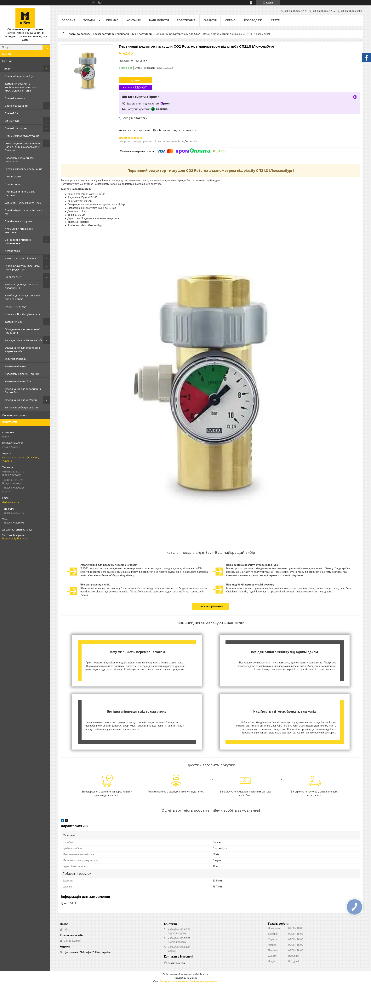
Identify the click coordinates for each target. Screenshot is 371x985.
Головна (68, 20)
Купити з (128, 87)
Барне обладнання (16, 105)
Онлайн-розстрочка (14, 415)
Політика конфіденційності (204, 981)
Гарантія (210, 20)
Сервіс (230, 20)
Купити (135, 80)
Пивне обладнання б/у (19, 76)
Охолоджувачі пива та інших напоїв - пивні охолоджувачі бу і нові (22, 147)
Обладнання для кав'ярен (21, 400)
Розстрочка (186, 20)
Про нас (7, 61)
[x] (66, 821)
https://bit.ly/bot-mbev (15, 538)
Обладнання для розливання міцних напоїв (23, 349)
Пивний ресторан (16, 128)
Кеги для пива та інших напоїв (23, 340)
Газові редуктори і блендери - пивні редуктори (23, 267)
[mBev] (25, 18)
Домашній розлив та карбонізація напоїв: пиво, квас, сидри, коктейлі (21, 87)
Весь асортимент (210, 606)
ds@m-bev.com (11, 502)
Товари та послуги (78, 33)
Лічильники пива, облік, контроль (19, 230)
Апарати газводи (15, 306)
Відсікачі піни (13, 277)
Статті (275, 20)
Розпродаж (253, 20)
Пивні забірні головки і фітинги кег (24, 211)
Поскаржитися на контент (174, 981)
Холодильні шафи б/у (18, 381)
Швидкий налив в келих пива (23, 202)
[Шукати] (46, 47)
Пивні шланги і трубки (18, 221)
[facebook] (62, 821)
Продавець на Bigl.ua (185, 977)
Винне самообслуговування (22, 407)
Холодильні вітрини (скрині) (22, 374)
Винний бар (12, 120)
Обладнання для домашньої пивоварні (22, 330)
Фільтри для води (15, 358)
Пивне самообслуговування (22, 136)
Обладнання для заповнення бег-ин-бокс (23, 390)
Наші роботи (159, 20)
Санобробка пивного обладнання (18, 241)
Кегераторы (12, 250)
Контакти (134, 20)
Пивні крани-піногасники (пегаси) (20, 193)
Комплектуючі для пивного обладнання (21, 286)
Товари (6, 68)
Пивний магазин (15, 98)
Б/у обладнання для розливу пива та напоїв (22, 297)
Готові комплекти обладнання (23, 169)
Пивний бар (12, 113)
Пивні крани (12, 184)
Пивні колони (13, 176)
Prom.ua (204, 974)
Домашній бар (13, 321)
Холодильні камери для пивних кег (19, 159)
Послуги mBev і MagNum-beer (22, 314)
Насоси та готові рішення (20, 258)
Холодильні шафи (15, 366)
